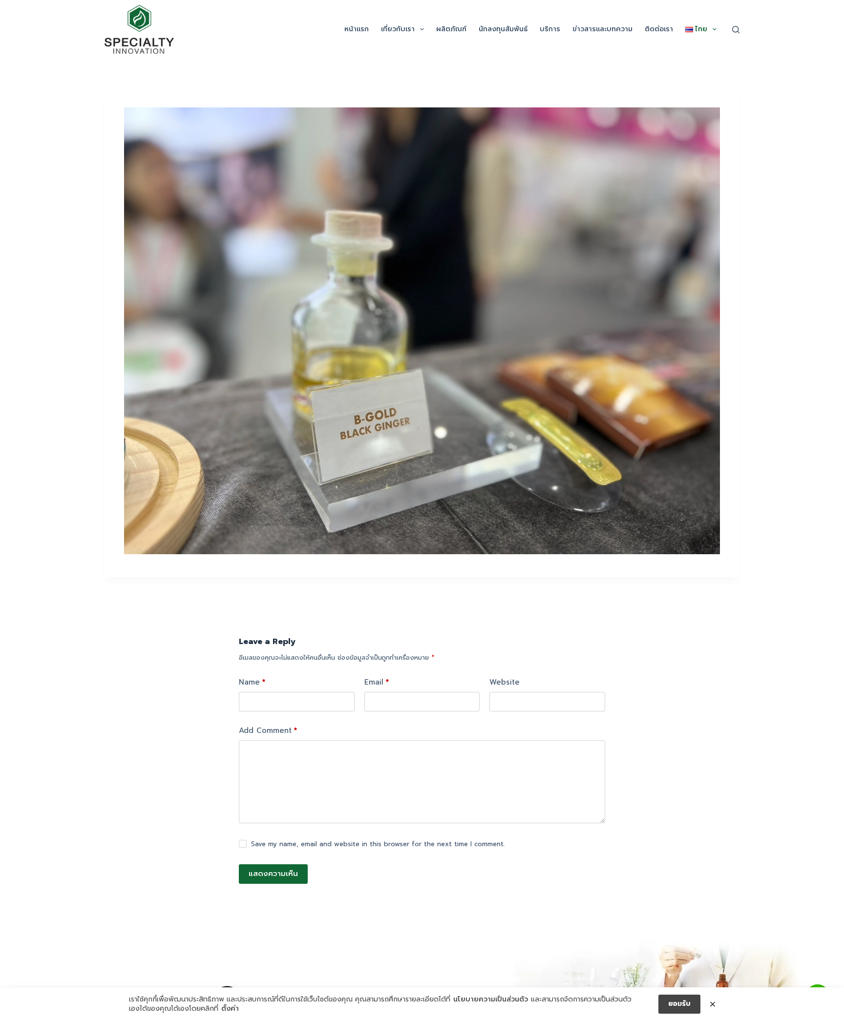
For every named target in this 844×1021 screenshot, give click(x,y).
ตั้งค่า (230, 1009)
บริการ (550, 29)
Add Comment (268, 730)
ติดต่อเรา (659, 29)
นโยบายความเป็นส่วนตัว (490, 999)
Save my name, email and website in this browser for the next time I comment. (378, 844)
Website (504, 682)
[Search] (735, 29)
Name (252, 682)
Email (376, 682)
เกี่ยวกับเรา (398, 29)
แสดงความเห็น (273, 873)
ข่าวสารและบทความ (602, 29)
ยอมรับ (679, 1004)
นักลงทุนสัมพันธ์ (503, 29)
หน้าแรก (356, 29)
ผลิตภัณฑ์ (451, 29)
